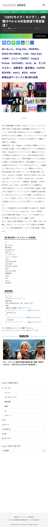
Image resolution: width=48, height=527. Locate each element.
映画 (6, 406)
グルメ (24, 12)
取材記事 (8, 401)
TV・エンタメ (5, 12)
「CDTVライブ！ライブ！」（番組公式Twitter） (24, 310)
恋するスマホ (6, 438)
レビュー (8, 392)
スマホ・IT (33, 12)
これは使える (43, 12)
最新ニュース (12, 28)
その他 (4, 434)
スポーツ (14, 12)
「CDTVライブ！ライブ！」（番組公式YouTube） (25, 322)
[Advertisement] (24, 480)
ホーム (4, 28)
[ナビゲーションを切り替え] (43, 5)
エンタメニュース (16, 36)
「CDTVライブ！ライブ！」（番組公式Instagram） (23, 317)
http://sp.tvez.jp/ (8, 330)
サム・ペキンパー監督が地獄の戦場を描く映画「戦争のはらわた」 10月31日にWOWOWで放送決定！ (23, 363)
